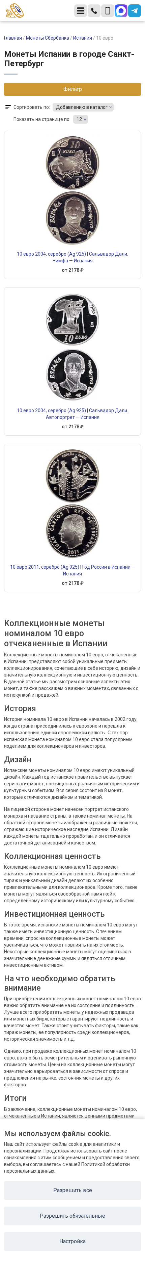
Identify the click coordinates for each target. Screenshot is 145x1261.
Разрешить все (72, 1190)
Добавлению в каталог (82, 107)
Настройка (72, 1241)
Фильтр (72, 89)
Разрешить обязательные (72, 1216)
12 (79, 119)
